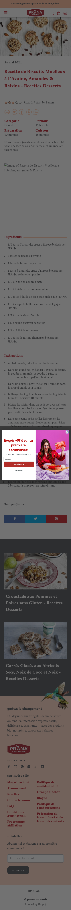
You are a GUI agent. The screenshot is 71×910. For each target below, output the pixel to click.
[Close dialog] (67, 432)
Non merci (18, 470)
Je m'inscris (18, 464)
